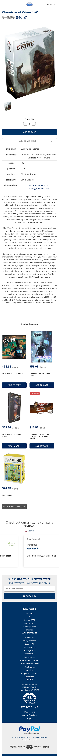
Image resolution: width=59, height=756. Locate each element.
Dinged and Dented (29, 673)
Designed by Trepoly (29, 740)
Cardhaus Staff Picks (29, 663)
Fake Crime (7, 495)
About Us (30, 613)
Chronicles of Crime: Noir (12, 435)
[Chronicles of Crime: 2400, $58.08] (42, 346)
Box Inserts (29, 667)
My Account (29, 712)
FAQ (29, 617)
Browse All (29, 644)
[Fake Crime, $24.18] (14, 468)
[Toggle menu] (4, 4)
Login (29, 718)
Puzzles (29, 670)
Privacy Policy (29, 626)
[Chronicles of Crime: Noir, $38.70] (14, 407)
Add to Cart (14, 385)
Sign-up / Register (29, 715)
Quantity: (29, 119)
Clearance (29, 677)
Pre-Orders (29, 637)
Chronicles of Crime (12, 373)
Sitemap (29, 630)
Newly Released (29, 641)
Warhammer (29, 654)
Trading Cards (29, 650)
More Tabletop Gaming (29, 660)
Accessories (29, 657)
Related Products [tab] (29, 324)
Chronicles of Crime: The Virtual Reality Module (40, 436)
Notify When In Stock (14, 506)
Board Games (30, 647)
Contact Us (29, 623)
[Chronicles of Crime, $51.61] (14, 346)
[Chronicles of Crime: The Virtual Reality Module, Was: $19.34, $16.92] (42, 407)
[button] (29, 698)
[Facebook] (3, 313)
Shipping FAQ (29, 620)
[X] (8, 313)
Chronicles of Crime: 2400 (40, 374)
